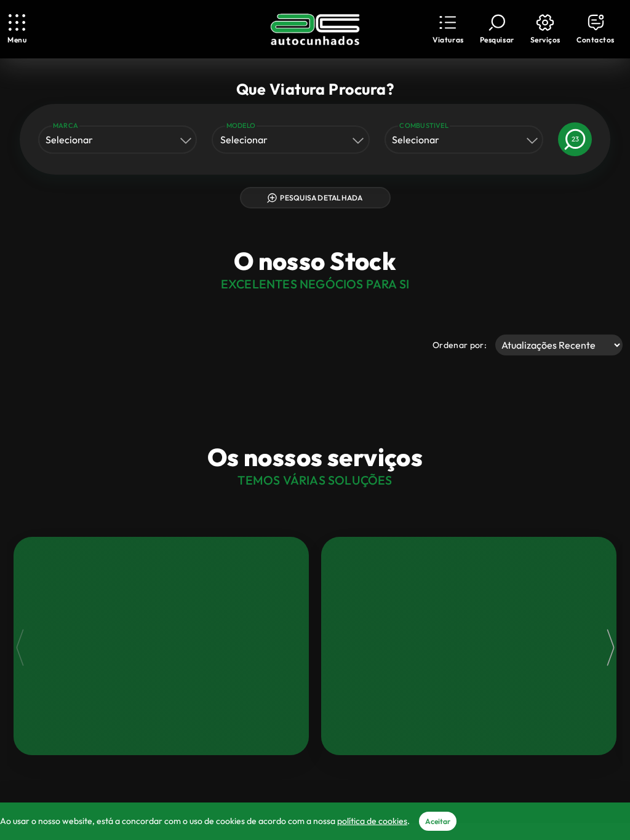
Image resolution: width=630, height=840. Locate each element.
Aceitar (437, 821)
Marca (65, 125)
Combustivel (424, 125)
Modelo (240, 125)
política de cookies (372, 820)
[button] (448, 29)
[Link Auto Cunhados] (315, 29)
